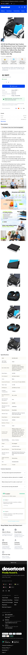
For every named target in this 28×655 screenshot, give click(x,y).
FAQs (4, 652)
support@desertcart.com (11, 622)
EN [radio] (11, 3)
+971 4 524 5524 (8, 628)
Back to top (13, 562)
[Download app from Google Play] (6, 642)
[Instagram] (3, 591)
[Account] (22, 7)
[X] (6, 591)
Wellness (3, 11)
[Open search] (19, 7)
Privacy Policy (6, 647)
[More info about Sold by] (18, 90)
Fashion (23, 11)
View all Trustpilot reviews (13, 521)
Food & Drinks (17, 11)
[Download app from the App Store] (15, 642)
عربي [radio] (14, 3)
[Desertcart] (5, 7)
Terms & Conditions (7, 645)
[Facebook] (9, 591)
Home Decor (9, 11)
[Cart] (25, 7)
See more (3, 121)
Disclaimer (5, 650)
